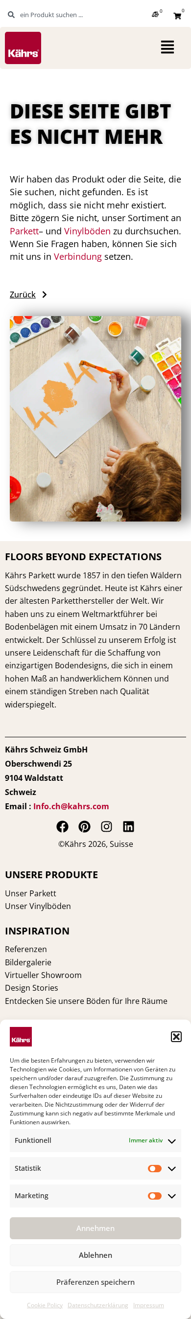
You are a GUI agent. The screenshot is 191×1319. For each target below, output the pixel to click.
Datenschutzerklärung (98, 1305)
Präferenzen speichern (95, 1282)
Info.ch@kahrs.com (71, 806)
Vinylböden (87, 231)
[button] (176, 1037)
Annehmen (95, 1228)
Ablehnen (95, 1255)
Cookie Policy (45, 1305)
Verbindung (78, 256)
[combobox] (56, 14)
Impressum (148, 1305)
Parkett (24, 231)
